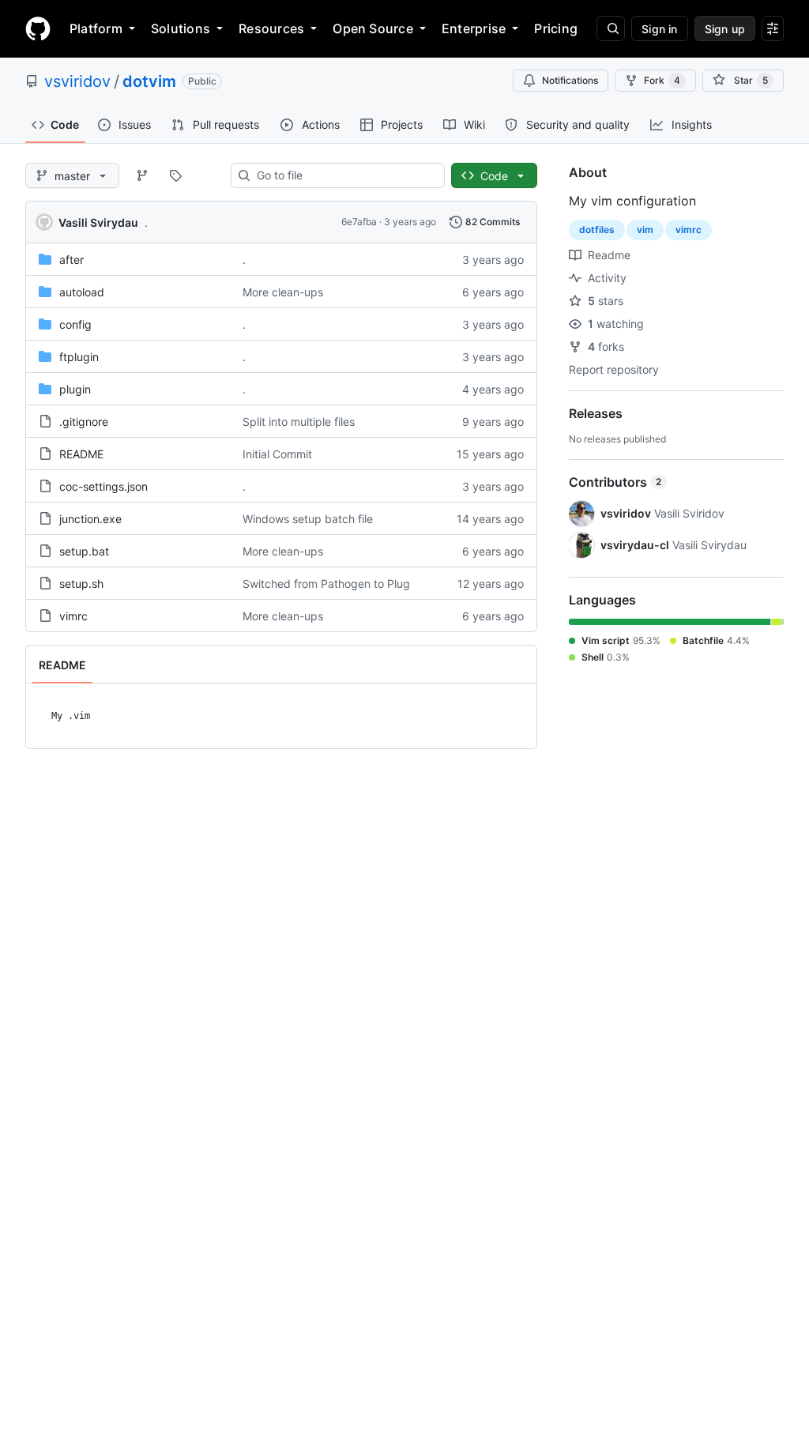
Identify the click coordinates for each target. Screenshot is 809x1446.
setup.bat (84, 551)
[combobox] (344, 175)
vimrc (73, 616)
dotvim (149, 81)
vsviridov (77, 81)
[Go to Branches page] (142, 175)
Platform (96, 28)
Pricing (556, 28)
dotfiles (597, 229)
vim (645, 229)
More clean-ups (283, 292)
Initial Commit (277, 454)
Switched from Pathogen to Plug (326, 583)
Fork (662, 80)
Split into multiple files (299, 421)
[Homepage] (38, 28)
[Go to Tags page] (175, 175)
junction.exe (90, 518)
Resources (271, 28)
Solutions (180, 28)
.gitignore (83, 421)
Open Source (373, 28)
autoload (81, 292)
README (81, 454)
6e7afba (359, 222)
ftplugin (79, 356)
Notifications (570, 80)
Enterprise (474, 28)
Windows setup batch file (308, 518)
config (75, 324)
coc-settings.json (103, 486)
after (71, 259)
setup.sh (81, 583)
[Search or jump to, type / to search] (610, 28)
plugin (75, 389)
